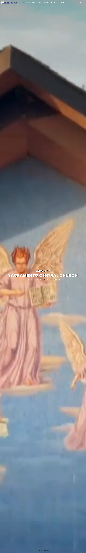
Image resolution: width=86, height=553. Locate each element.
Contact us (54, 2)
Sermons (40, 2)
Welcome (28, 2)
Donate (63, 2)
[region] (43, 276)
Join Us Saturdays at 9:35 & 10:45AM (43, 280)
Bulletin (34, 2)
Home (23, 2)
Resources (47, 2)
